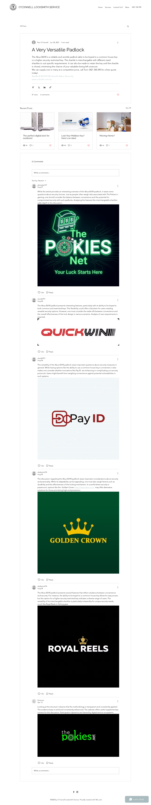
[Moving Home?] (114, 122)
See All (128, 108)
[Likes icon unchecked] (39, 292)
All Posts (23, 26)
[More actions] (117, 42)
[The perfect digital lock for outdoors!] (37, 122)
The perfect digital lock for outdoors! (36, 136)
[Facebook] (74, 792)
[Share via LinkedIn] (44, 87)
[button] (128, 26)
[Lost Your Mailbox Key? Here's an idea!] (76, 122)
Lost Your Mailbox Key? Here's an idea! (72, 136)
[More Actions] (117, 186)
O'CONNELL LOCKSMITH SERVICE (39, 7)
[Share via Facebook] (33, 87)
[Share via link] (50, 87)
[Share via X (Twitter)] (39, 87)
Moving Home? (107, 135)
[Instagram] (77, 792)
